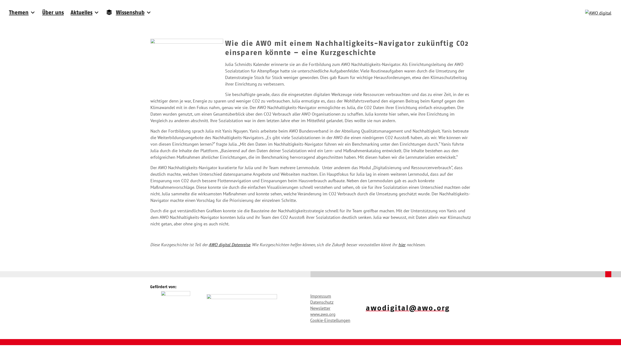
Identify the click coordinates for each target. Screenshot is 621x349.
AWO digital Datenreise (229, 244)
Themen (19, 12)
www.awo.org (322, 314)
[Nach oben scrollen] (608, 274)
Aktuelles (81, 12)
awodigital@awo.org (408, 307)
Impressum (320, 296)
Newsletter (320, 308)
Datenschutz (322, 302)
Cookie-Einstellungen (330, 320)
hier (402, 244)
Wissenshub (130, 12)
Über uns (53, 12)
